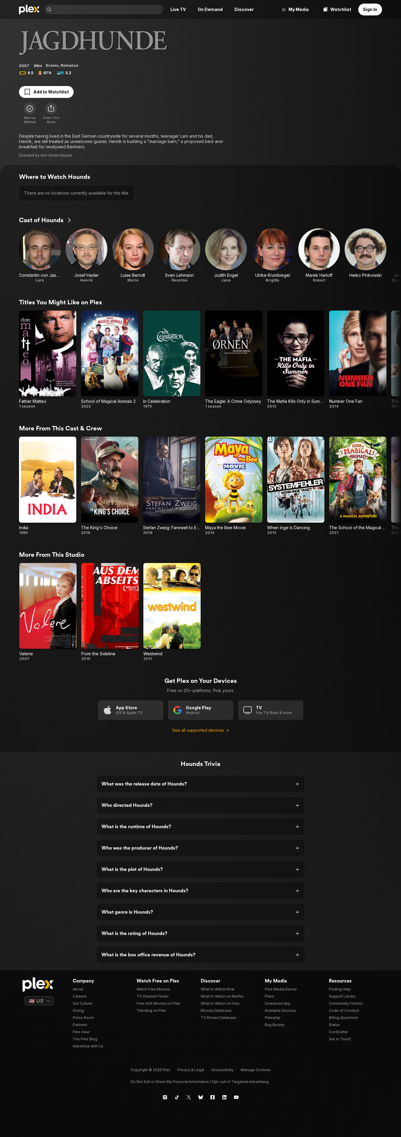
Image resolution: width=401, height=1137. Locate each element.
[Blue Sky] (201, 1097)
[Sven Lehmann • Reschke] (179, 255)
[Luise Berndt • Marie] (133, 255)
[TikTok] (177, 1097)
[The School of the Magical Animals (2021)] (357, 486)
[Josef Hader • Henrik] (86, 255)
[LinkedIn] (224, 1097)
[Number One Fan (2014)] (357, 360)
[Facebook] (212, 1097)
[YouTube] (236, 1097)
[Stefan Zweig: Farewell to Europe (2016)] (171, 486)
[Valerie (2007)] (48, 612)
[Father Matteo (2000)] (47, 360)
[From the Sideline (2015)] (110, 612)
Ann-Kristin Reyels (56, 155)
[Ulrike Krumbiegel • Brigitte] (273, 255)
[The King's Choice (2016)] (109, 486)
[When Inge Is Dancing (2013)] (295, 486)
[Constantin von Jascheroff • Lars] (40, 255)
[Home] (29, 9)
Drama (52, 65)
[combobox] (108, 9)
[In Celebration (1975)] (171, 360)
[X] (189, 1097)
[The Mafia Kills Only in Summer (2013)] (295, 360)
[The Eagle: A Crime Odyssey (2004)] (233, 360)
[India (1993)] (47, 486)
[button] (51, 113)
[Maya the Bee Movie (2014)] (233, 486)
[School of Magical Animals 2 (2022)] (109, 360)
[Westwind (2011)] (172, 612)
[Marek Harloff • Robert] (319, 255)
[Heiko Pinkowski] (365, 255)
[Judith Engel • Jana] (226, 255)
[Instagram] (165, 1097)
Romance (69, 65)
